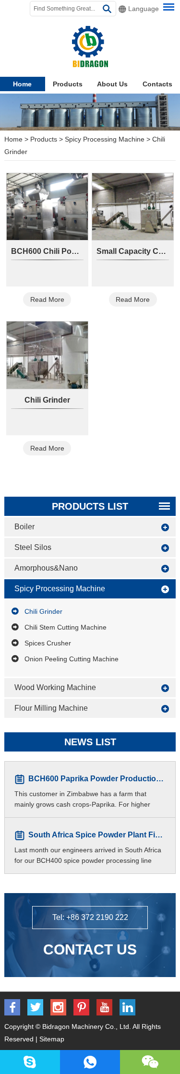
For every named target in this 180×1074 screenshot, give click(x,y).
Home (22, 84)
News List (90, 742)
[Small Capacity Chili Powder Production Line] (132, 206)
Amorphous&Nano (46, 568)
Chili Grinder (47, 400)
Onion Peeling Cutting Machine (71, 659)
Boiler (24, 527)
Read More (47, 299)
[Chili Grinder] (47, 355)
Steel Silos (32, 547)
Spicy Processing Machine (104, 139)
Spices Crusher (47, 643)
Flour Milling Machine (51, 708)
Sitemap (51, 1039)
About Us (112, 84)
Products (68, 84)
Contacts (157, 84)
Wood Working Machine (55, 687)
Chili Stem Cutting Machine (65, 627)
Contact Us (90, 949)
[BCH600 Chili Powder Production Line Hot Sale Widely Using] (47, 206)
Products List (90, 506)
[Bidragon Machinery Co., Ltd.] (89, 46)
